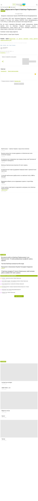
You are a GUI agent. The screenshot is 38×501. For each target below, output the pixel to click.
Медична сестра (6, 410)
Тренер (3, 439)
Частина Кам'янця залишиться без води (12, 263)
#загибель (4, 45)
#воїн (8, 45)
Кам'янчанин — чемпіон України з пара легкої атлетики (15, 148)
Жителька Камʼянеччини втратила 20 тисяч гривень (14, 165)
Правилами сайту (18, 81)
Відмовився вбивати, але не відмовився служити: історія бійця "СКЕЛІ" (17, 182)
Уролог (3, 416)
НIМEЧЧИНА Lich (6, 387)
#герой (10, 45)
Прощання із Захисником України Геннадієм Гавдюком (17, 267)
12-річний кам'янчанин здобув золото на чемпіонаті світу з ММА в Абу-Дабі (18, 176)
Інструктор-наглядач (7, 382)
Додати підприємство (19, 296)
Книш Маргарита (5, 47)
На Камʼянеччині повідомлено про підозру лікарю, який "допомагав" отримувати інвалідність (18, 160)
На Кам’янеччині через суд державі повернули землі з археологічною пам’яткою (18, 170)
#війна (1, 45)
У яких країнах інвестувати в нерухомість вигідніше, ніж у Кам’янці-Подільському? (18, 188)
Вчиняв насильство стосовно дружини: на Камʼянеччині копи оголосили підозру (16, 154)
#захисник (13, 45)
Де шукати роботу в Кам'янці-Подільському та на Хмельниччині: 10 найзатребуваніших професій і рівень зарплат (17, 259)
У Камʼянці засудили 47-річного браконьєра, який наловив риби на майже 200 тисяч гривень (17, 272)
